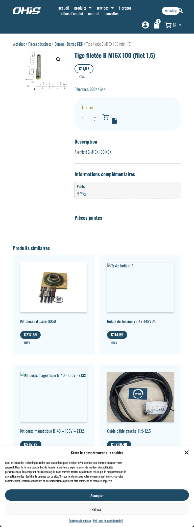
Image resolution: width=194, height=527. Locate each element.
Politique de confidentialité (108, 520)
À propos (125, 8)
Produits (80, 8)
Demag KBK (75, 44)
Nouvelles (111, 13)
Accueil (63, 8)
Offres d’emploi (72, 13)
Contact (94, 13)
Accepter (97, 495)
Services (102, 8)
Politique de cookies (80, 520)
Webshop (19, 44)
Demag (59, 44)
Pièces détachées (40, 44)
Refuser (97, 509)
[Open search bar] (180, 10)
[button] (186, 452)
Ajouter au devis (114, 121)
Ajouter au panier (105, 117)
